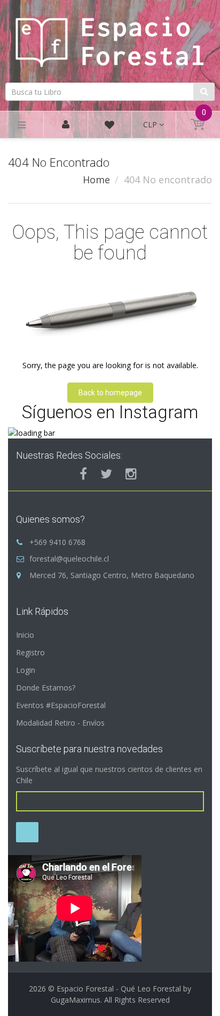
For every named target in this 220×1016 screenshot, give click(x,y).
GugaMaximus (75, 1000)
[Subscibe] (27, 832)
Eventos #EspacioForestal (61, 705)
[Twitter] (106, 474)
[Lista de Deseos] (109, 126)
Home (96, 179)
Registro (30, 652)
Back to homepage (110, 392)
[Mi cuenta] (65, 125)
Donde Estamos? (45, 687)
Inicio (25, 635)
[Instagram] (131, 474)
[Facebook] (83, 474)
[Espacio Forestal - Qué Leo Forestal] (110, 39)
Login (25, 670)
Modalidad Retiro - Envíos (60, 723)
